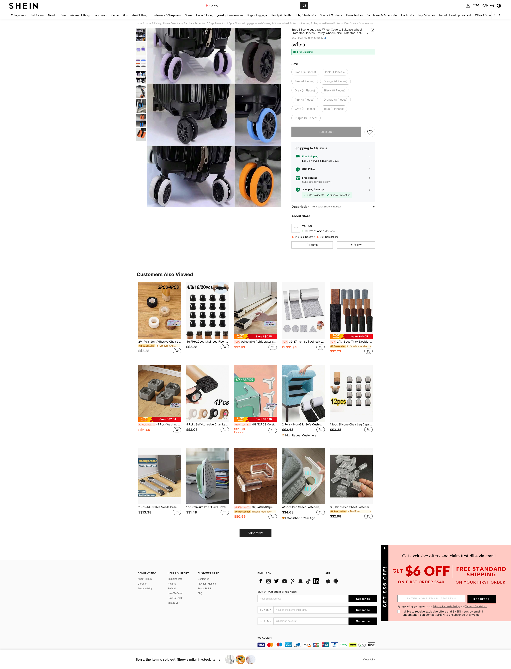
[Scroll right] (499, 15)
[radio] (305, 72)
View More (255, 532)
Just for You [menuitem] (37, 15)
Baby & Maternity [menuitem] (305, 15)
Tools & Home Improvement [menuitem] (455, 15)
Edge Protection (217, 23)
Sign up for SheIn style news (277, 591)
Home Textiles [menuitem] (354, 15)
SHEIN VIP (173, 603)
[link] (475, 5)
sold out (326, 132)
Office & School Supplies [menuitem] (489, 15)
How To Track (175, 598)
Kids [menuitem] (125, 15)
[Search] (304, 5)
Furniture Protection (195, 23)
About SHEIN (145, 579)
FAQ (200, 593)
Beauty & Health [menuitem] (281, 15)
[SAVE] (369, 132)
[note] (255, 336)
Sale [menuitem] (63, 15)
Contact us (203, 579)
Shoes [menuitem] (188, 15)
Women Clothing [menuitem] (80, 15)
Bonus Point (204, 588)
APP (327, 573)
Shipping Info (175, 579)
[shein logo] (23, 5)
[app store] (328, 583)
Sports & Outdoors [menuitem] (331, 15)
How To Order (175, 593)
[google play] (336, 583)
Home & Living (153, 23)
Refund (172, 588)
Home (139, 23)
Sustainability (145, 588)
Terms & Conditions (476, 606)
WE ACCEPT (264, 638)
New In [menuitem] (52, 15)
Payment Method (207, 583)
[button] (492, 5)
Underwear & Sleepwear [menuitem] (166, 15)
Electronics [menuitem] (407, 15)
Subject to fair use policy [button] (316, 181)
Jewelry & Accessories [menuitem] (230, 15)
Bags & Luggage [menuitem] (257, 15)
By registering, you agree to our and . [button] (442, 606)
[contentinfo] (317, 644)
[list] (289, 581)
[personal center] (468, 5)
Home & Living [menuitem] (204, 15)
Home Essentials (172, 23)
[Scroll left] (494, 15)
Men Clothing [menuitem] (140, 15)
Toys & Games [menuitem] (426, 15)
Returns (172, 583)
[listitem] (160, 320)
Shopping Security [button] (313, 189)
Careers (142, 583)
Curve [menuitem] (115, 15)
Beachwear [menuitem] (100, 15)
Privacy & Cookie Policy (446, 606)
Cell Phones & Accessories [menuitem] (382, 15)
